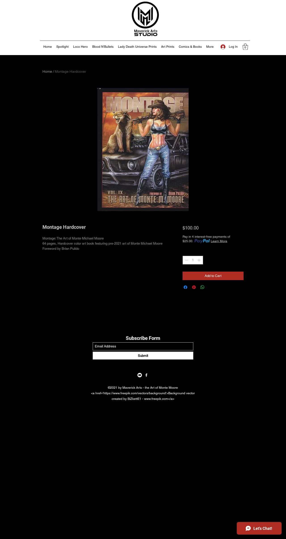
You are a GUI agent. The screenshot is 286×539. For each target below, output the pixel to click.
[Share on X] (211, 287)
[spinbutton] (192, 260)
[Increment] (199, 260)
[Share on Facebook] (185, 287)
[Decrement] (186, 260)
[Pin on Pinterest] (194, 287)
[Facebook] (146, 375)
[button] (245, 46)
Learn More (219, 241)
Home (47, 71)
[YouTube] (139, 375)
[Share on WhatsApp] (202, 287)
